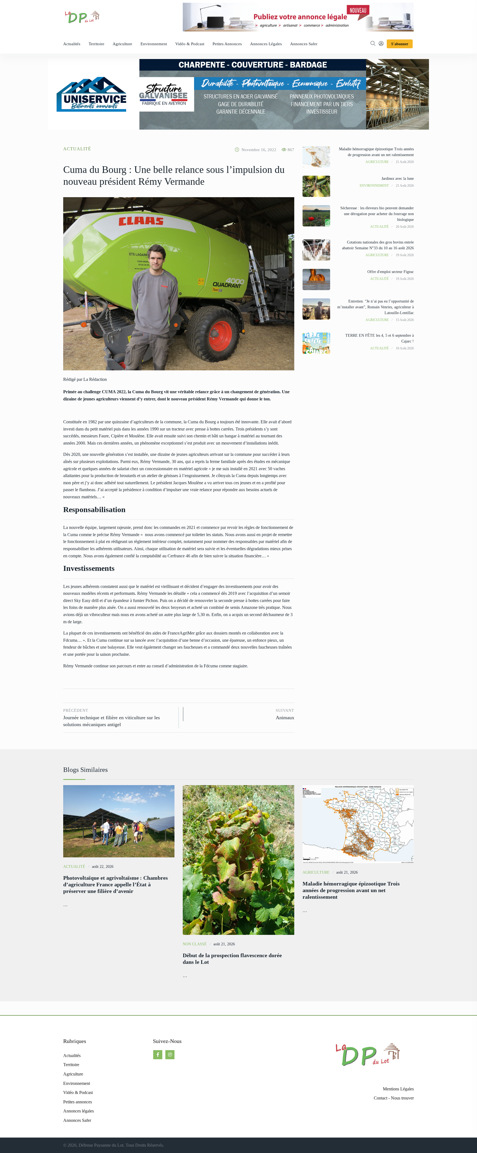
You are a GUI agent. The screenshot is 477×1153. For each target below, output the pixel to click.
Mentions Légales (398, 1089)
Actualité (77, 148)
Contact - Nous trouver (394, 1098)
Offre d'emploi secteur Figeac (390, 272)
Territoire (96, 44)
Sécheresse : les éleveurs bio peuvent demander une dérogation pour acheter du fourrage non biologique (377, 214)
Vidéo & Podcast (189, 44)
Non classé (195, 944)
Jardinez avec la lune (397, 178)
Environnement (154, 44)
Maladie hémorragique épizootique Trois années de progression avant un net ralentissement (351, 890)
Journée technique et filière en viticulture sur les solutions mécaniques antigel (111, 717)
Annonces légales (266, 44)
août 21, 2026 (224, 944)
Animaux (285, 714)
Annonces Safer (303, 44)
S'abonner (399, 44)
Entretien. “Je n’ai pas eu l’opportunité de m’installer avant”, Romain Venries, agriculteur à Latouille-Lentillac (375, 307)
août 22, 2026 (102, 867)
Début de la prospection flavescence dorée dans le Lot (232, 958)
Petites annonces (227, 44)
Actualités (71, 44)
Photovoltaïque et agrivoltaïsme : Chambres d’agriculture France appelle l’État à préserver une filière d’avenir (115, 884)
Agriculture (122, 44)
